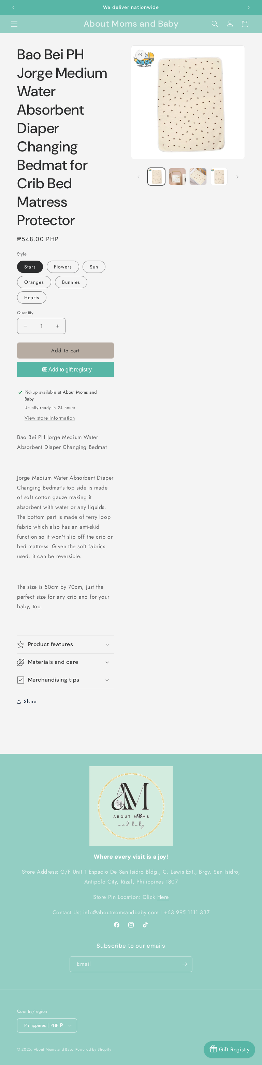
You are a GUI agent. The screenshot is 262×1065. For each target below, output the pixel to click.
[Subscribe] (184, 964)
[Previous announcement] (13, 7)
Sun (94, 266)
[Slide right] (237, 176)
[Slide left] (138, 176)
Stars (30, 266)
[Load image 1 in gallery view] (156, 176)
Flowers (63, 266)
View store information (50, 417)
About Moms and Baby (54, 1049)
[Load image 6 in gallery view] (219, 176)
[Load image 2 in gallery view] (177, 176)
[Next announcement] (248, 7)
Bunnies (71, 282)
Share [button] (30, 701)
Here (163, 897)
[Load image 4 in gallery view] (198, 176)
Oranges (34, 282)
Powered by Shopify (93, 1049)
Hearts (31, 297)
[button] (14, 23)
